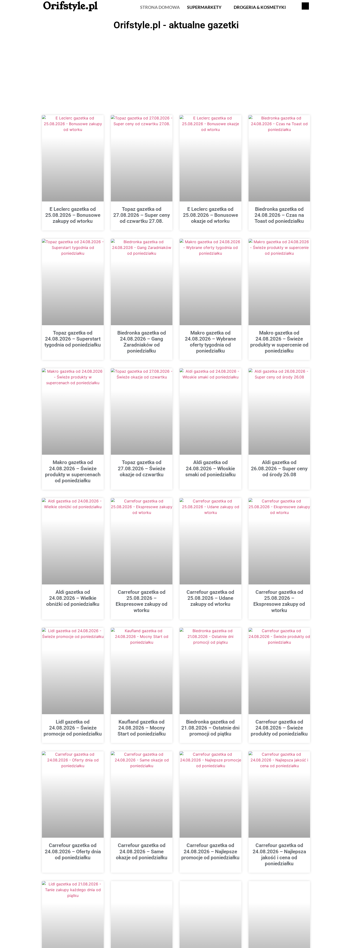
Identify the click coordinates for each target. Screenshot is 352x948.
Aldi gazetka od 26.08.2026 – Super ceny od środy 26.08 (279, 468)
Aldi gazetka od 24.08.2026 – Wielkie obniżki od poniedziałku (72, 598)
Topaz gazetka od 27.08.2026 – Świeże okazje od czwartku (141, 468)
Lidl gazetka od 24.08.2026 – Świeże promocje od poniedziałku (73, 728)
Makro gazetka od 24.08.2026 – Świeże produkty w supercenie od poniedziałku (279, 342)
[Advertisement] (176, 68)
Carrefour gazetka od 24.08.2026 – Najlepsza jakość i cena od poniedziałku (279, 854)
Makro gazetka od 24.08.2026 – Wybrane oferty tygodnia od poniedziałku (210, 342)
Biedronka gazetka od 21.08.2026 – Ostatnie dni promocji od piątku (210, 728)
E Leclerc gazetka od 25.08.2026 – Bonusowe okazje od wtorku (210, 215)
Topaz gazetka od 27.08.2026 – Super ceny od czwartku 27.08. (141, 215)
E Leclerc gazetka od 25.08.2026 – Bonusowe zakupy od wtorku (72, 215)
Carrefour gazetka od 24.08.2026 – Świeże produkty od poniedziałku (279, 728)
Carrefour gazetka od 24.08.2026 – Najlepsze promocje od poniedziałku (210, 851)
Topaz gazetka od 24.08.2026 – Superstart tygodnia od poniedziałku (73, 339)
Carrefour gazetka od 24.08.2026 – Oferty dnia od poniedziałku (73, 851)
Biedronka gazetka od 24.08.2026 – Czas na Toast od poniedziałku (279, 215)
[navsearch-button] (305, 6)
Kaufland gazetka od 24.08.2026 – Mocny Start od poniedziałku (142, 728)
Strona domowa (160, 7)
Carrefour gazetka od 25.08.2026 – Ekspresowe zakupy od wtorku (141, 601)
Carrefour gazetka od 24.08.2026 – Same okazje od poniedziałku (141, 851)
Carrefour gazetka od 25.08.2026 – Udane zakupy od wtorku (210, 598)
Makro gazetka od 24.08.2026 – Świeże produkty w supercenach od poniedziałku (73, 471)
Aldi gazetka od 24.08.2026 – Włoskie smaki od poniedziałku (210, 468)
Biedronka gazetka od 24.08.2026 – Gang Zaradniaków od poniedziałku (141, 342)
